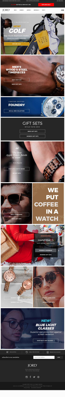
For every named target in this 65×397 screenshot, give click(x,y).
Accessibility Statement (36, 387)
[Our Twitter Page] (34, 377)
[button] (62, 10)
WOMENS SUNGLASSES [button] (48, 298)
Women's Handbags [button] (45, 250)
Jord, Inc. (32, 384)
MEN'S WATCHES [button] (16, 80)
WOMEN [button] (21, 10)
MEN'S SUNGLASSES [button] (16, 214)
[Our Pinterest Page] (38, 377)
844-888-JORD (60, 0)
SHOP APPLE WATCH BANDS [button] (16, 169)
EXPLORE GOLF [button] (16, 44)
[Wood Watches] (6, 10)
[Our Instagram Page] (27, 377)
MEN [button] (15, 10)
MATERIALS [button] (36, 10)
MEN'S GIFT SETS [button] (16, 84)
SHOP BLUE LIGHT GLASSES (45, 340)
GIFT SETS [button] (32, 131)
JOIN (59, 357)
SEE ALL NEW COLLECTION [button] (16, 111)
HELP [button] (43, 10)
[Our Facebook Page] (30, 377)
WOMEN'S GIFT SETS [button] (17, 302)
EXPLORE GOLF (46, 4)
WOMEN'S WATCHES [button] (17, 298)
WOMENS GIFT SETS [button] (45, 255)
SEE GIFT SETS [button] (17, 173)
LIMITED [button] (28, 10)
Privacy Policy (27, 387)
